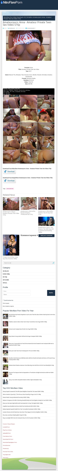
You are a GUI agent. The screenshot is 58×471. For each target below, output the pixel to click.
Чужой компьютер (8, 300)
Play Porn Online (7, 430)
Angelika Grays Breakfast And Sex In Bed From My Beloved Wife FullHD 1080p (21, 406)
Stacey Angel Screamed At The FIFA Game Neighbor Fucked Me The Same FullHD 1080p (23, 391)
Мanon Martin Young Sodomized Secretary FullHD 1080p (16, 397)
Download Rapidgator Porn (10, 442)
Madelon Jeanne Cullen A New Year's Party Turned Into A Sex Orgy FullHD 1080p (28, 321)
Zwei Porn (5, 457)
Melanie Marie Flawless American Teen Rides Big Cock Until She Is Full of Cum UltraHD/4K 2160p (31, 365)
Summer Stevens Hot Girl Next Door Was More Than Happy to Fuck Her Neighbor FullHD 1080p (25, 412)
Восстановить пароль (8, 306)
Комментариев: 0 (31, 28)
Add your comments (46, 235)
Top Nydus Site (6, 454)
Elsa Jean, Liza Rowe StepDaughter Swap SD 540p (14, 415)
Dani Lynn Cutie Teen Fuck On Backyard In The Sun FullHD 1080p (24, 350)
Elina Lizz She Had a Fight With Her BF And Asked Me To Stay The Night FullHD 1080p (23, 403)
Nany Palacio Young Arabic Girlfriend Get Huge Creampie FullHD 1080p (25, 336)
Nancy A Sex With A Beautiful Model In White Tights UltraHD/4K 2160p (25, 379)
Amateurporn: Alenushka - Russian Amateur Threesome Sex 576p (28, 212)
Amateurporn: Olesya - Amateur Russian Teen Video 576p (11, 213)
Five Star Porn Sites (8, 451)
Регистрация (6, 303)
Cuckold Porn (6, 427)
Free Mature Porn (7, 436)
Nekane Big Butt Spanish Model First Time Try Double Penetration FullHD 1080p (21, 409)
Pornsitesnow (6, 445)
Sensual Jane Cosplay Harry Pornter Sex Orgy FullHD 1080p (23, 329)
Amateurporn (12, 28)
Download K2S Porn (8, 439)
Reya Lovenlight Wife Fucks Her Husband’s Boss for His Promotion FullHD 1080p (21, 418)
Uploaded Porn (7, 433)
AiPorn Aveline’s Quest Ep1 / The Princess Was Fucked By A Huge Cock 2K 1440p (22, 394)
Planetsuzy (6, 448)
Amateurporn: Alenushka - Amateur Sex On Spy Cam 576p (45, 212)
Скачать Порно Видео (9, 424)
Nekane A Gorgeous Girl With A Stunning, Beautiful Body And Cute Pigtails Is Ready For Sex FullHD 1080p (27, 400)
